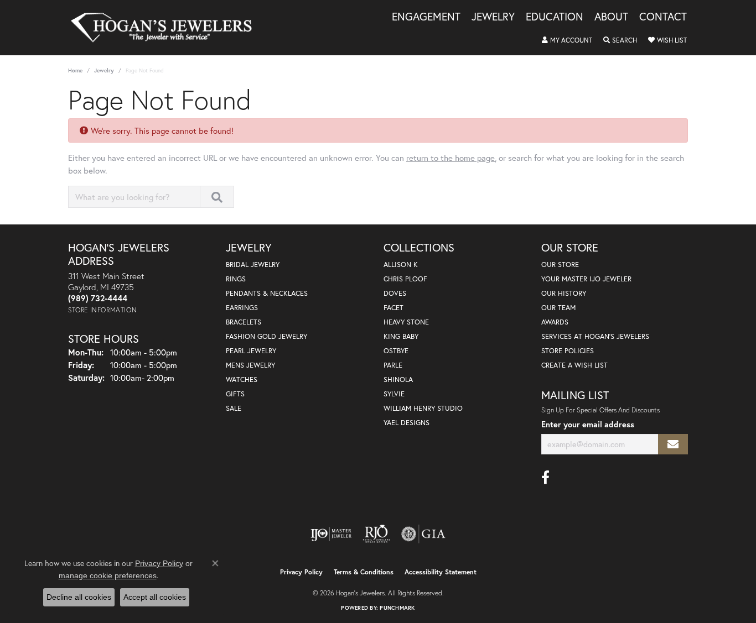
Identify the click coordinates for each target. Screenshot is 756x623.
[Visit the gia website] (423, 534)
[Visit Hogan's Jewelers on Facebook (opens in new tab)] (545, 477)
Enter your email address (587, 424)
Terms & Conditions (363, 572)
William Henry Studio (423, 408)
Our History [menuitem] (563, 293)
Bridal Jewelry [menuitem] (252, 264)
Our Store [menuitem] (560, 264)
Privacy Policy (301, 572)
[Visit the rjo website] (376, 534)
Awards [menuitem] (554, 322)
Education (554, 17)
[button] (567, 40)
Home (75, 70)
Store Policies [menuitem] (567, 350)
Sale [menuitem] (233, 408)
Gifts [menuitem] (235, 394)
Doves (395, 293)
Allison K (401, 264)
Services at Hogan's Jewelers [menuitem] (595, 336)
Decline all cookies (78, 597)
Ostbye (396, 350)
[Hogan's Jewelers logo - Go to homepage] (166, 27)
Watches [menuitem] (241, 379)
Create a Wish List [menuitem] (574, 365)
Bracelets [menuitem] (243, 322)
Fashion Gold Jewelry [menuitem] (266, 336)
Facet (393, 307)
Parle (393, 365)
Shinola (398, 379)
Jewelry (493, 17)
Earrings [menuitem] (242, 307)
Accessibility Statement (441, 572)
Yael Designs (406, 422)
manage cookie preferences (108, 575)
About (611, 17)
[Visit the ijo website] (331, 534)
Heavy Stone (406, 322)
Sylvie (394, 394)
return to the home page (450, 157)
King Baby (401, 336)
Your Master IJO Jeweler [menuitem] (586, 279)
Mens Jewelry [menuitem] (250, 365)
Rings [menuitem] (236, 279)
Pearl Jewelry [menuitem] (251, 350)
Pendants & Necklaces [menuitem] (267, 293)
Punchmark (397, 607)
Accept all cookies (154, 597)
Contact (663, 17)
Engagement (426, 17)
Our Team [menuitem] (558, 307)
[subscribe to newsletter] (673, 444)
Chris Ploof (405, 279)
